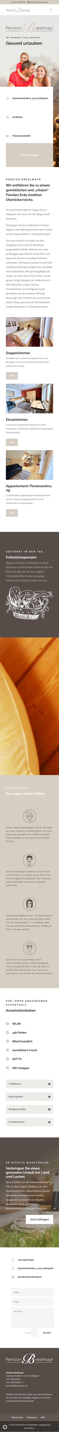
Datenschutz (17, 1417)
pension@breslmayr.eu (16, 1385)
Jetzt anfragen (29, 155)
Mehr (11, 376)
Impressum (32, 1417)
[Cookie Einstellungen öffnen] (5, 1428)
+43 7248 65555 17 (14, 1382)
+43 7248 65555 (13, 1379)
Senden (47, 1332)
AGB (43, 1417)
